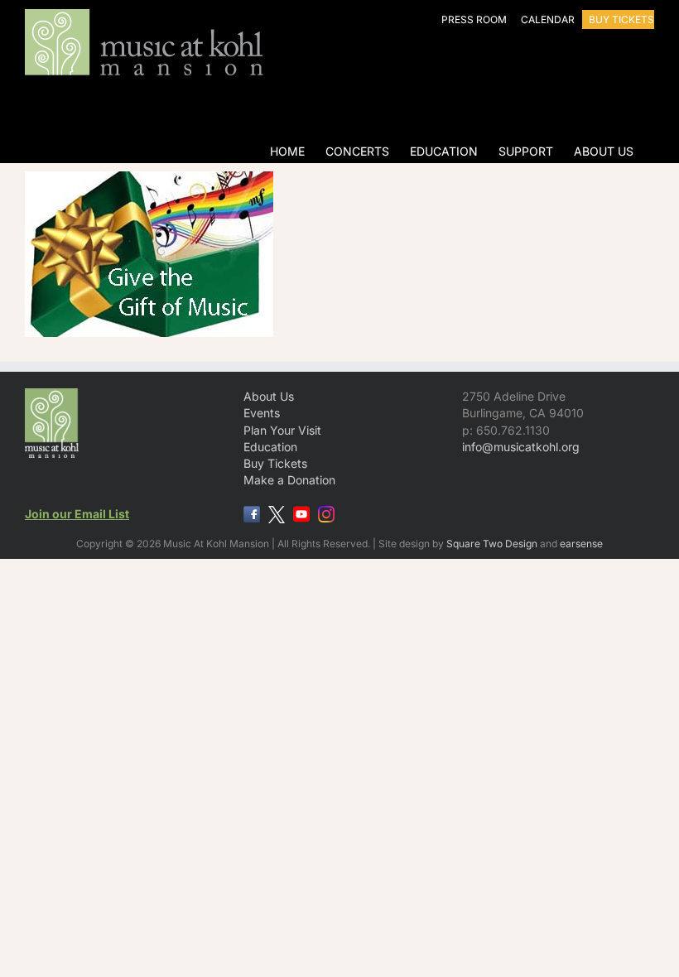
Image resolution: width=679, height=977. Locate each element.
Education (270, 447)
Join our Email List (77, 514)
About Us (268, 396)
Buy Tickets (275, 463)
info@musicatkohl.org (521, 447)
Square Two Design (491, 543)
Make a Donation (289, 480)
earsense (581, 543)
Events (261, 413)
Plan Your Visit (282, 430)
